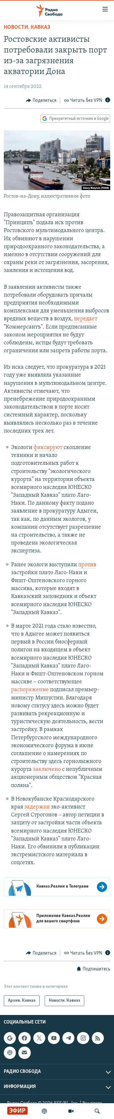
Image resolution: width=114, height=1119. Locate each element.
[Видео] (70, 1111)
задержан (37, 807)
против (87, 565)
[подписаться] (24, 1053)
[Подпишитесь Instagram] (83, 1038)
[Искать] (97, 1111)
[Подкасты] (10, 1053)
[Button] (41, 100)
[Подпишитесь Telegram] (68, 1038)
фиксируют (49, 448)
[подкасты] (44, 1111)
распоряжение (30, 690)
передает (85, 319)
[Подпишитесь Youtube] (54, 1038)
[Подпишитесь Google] (10, 1038)
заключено (47, 769)
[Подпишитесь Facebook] (24, 1038)
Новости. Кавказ (27, 27)
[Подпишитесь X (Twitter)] (39, 1038)
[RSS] (98, 1038)
